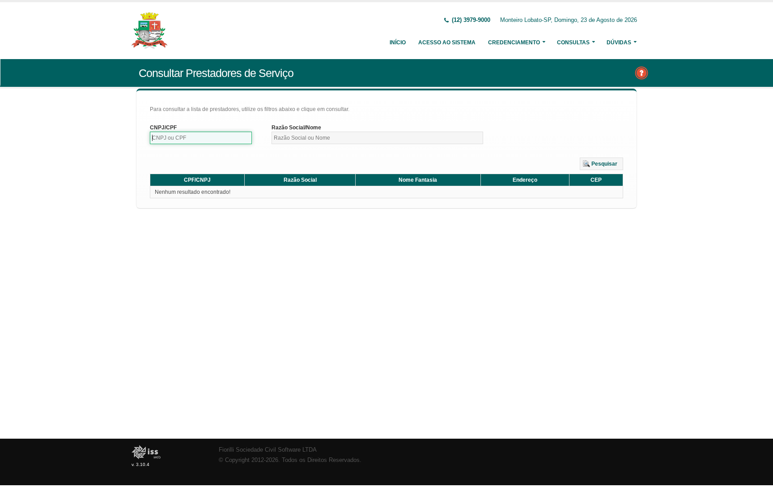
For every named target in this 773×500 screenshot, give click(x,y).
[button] (601, 164)
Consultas (573, 42)
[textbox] (201, 138)
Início (398, 42)
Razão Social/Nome (296, 127)
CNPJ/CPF (163, 127)
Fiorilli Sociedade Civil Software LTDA (268, 450)
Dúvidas (619, 42)
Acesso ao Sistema (447, 42)
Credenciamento (514, 42)
